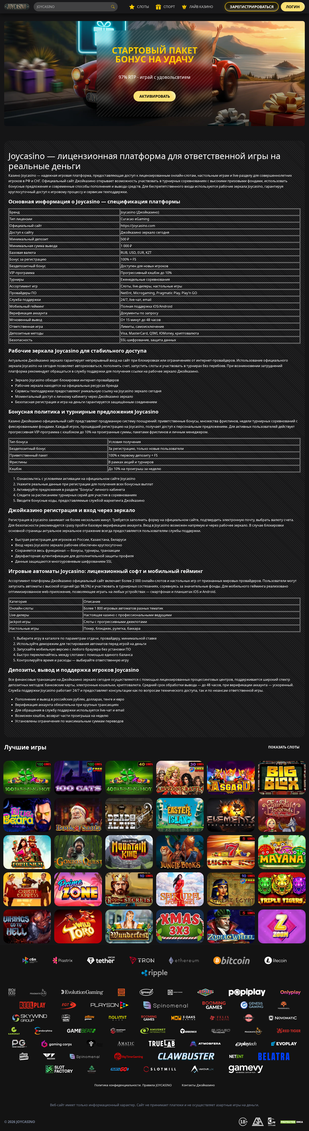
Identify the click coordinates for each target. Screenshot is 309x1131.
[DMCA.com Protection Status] (292, 1121)
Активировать (154, 96)
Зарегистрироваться (252, 6)
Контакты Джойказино (198, 1085)
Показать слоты (284, 747)
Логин (293, 6)
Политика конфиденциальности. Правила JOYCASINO (133, 1085)
